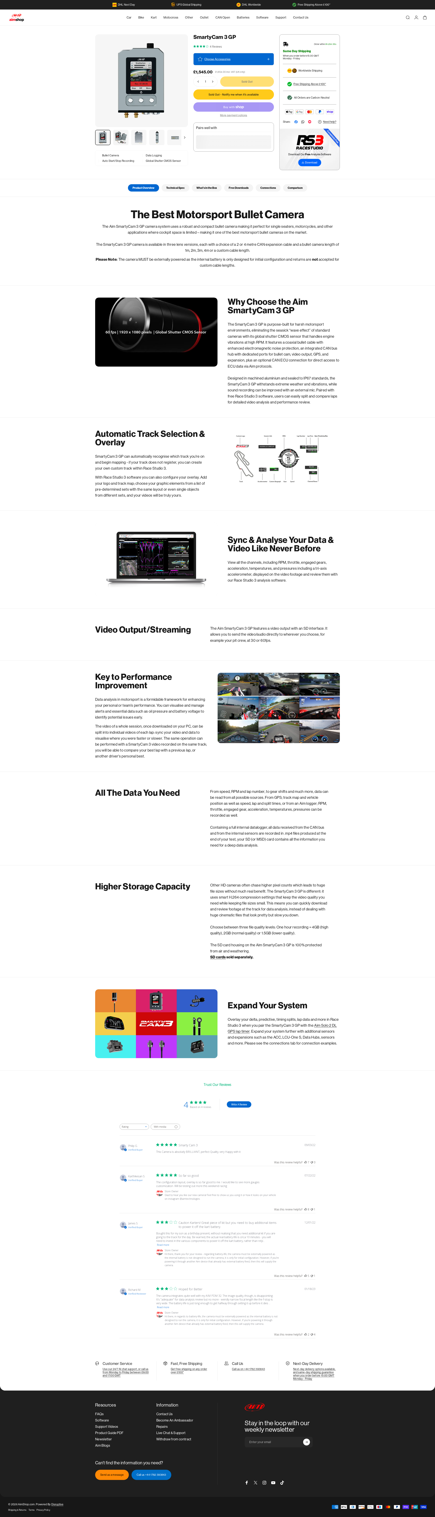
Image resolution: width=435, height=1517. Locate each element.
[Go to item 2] (120, 137)
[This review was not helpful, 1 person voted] (312, 1209)
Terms (32, 1510)
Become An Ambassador (174, 1420)
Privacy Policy (43, 1510)
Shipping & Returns (17, 1510)
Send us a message (112, 1474)
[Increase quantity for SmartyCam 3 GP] (213, 82)
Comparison (295, 187)
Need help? (329, 121)
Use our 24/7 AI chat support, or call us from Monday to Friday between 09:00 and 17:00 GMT (126, 1372)
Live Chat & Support (171, 1433)
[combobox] (134, 1127)
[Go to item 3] (138, 137)
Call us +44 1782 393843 (151, 1474)
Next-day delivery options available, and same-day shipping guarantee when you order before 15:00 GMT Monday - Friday (314, 1373)
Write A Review (239, 1104)
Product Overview (143, 187)
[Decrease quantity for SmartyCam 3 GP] (197, 82)
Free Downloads (239, 187)
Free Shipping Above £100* (314, 4)
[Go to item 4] (156, 137)
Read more (163, 1244)
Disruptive (57, 1504)
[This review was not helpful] (312, 1162)
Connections (268, 187)
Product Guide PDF (109, 1433)
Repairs (162, 1427)
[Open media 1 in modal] (141, 80)
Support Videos (106, 1427)
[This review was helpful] (305, 1162)
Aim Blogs (102, 1445)
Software (102, 1420)
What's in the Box (206, 187)
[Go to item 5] (174, 137)
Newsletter (103, 1439)
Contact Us (164, 1414)
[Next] (179, 89)
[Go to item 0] (102, 137)
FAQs (99, 1414)
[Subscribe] (306, 1442)
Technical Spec (175, 187)
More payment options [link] (233, 115)
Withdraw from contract (173, 1439)
